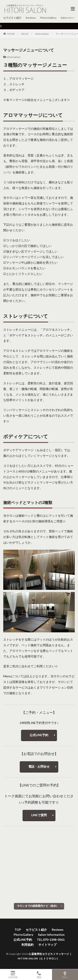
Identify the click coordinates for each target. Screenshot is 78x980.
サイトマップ (47, 944)
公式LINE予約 (39, 735)
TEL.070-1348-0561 (51, 939)
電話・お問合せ (39, 766)
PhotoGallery (48, 17)
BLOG (25, 33)
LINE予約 (13, 977)
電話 (39, 977)
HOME (11, 33)
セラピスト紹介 (12, 17)
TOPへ (65, 977)
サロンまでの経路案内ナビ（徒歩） (38, 905)
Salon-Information (51, 934)
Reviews (31, 17)
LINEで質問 (39, 815)
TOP (18, 929)
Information (42, 33)
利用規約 (27, 944)
